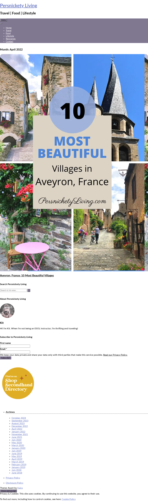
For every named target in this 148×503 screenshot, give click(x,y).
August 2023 (18, 423)
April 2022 (17, 429)
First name (5, 343)
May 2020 (17, 443)
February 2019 (19, 464)
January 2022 (18, 432)
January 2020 (18, 448)
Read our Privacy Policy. (115, 355)
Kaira (20, 488)
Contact (9, 42)
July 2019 (16, 451)
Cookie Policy (69, 499)
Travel (8, 31)
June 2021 (17, 437)
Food (8, 33)
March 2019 (18, 462)
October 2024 (19, 418)
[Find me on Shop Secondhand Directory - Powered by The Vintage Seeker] (18, 400)
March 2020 (18, 445)
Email (3, 349)
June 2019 (17, 453)
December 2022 (20, 426)
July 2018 (16, 470)
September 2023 (20, 421)
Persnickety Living (18, 5)
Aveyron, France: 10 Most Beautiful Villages (27, 275)
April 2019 (17, 459)
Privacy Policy (13, 478)
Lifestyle (10, 36)
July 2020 (16, 440)
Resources (11, 39)
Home (9, 28)
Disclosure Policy (14, 483)
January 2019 (18, 467)
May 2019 (17, 456)
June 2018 (17, 473)
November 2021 (20, 434)
